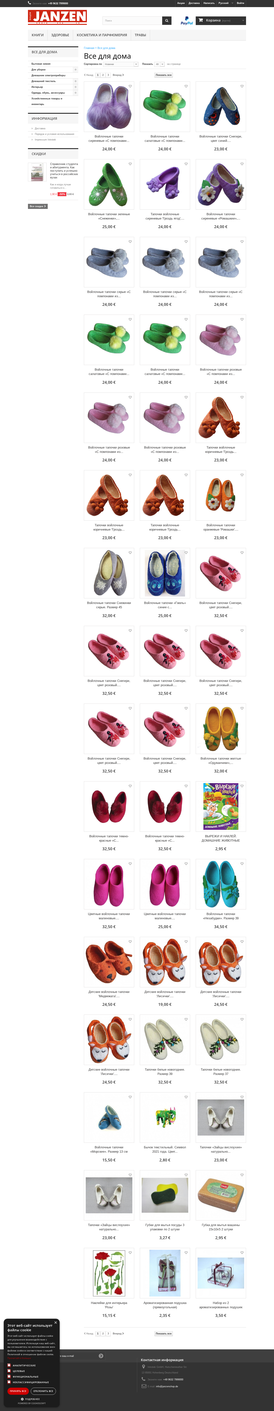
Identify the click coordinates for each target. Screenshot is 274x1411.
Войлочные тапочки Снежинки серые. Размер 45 (109, 605)
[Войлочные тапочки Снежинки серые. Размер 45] (109, 573)
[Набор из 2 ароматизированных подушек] (221, 1273)
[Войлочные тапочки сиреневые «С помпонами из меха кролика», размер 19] (109, 106)
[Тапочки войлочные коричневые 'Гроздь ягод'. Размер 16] (221, 417)
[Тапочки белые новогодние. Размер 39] (165, 1039)
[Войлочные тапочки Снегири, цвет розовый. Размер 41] (221, 573)
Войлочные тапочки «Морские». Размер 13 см (109, 1149)
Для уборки (38, 69)
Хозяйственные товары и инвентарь (47, 101)
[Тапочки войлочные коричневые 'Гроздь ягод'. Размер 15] (109, 495)
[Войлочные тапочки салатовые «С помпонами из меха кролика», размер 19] (165, 339)
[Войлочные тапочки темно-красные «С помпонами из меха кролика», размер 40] (109, 806)
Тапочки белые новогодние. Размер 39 (165, 1072)
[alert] (32, 1363)
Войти (240, 3)
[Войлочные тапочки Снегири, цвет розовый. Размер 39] (165, 651)
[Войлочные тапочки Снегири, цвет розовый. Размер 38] (221, 651)
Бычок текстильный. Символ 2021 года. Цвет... (165, 1149)
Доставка (194, 3)
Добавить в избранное (130, 86)
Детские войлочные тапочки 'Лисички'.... (164, 994)
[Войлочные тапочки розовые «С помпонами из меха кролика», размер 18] (165, 417)
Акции (181, 3)
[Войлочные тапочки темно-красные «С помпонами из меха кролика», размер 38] (165, 806)
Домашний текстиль (44, 81)
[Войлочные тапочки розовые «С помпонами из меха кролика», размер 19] (109, 417)
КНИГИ (38, 35)
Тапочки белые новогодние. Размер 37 (221, 1072)
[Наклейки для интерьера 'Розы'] (109, 1273)
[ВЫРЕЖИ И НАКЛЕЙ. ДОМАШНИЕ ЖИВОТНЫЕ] (221, 806)
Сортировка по (93, 64)
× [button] (55, 1322)
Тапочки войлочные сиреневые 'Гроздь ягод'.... (165, 216)
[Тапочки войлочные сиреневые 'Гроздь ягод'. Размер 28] (165, 184)
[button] (31, 1399)
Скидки (39, 154)
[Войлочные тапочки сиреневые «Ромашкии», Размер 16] (221, 184)
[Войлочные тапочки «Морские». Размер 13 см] (109, 1117)
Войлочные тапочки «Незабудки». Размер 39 (221, 916)
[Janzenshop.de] (62, 17)
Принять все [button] (18, 1391)
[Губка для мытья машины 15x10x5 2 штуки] (221, 1195)
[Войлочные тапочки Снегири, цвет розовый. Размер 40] (109, 651)
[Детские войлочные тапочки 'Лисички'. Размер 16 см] (109, 1039)
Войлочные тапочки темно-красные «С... (109, 838)
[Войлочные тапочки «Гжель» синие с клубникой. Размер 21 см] (165, 573)
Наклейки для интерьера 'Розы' (109, 1305)
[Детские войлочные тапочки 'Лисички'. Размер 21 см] (165, 962)
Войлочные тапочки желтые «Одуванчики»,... (221, 761)
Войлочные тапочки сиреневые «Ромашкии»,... (220, 216)
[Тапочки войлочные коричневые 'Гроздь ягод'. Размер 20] (165, 495)
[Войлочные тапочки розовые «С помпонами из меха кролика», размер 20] (221, 339)
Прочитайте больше (19, 1358)
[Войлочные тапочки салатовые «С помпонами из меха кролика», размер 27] (109, 339)
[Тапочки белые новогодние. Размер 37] (221, 1039)
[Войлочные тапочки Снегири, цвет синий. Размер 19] (221, 106)
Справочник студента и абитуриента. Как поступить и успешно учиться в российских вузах (64, 170)
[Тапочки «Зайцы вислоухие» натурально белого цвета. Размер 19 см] (109, 1195)
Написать (209, 3)
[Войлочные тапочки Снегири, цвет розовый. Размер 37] (109, 728)
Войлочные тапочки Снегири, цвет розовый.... (220, 605)
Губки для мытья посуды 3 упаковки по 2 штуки (164, 1227)
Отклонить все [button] (43, 1391)
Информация (44, 118)
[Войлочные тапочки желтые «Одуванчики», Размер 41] (221, 728)
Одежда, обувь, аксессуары (48, 92)
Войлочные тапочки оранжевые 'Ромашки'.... (220, 527)
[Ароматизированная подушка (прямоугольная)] (165, 1273)
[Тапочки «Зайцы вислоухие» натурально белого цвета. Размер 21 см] (221, 1117)
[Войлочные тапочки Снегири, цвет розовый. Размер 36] (165, 728)
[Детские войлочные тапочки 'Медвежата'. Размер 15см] (109, 962)
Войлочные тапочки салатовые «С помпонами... (165, 139)
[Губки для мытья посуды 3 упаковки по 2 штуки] (165, 1195)
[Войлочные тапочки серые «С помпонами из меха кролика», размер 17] (221, 262)
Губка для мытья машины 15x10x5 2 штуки (221, 1227)
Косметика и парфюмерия (102, 35)
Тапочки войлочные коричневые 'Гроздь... (221, 450)
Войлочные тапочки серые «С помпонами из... (109, 294)
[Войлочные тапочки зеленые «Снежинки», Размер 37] (109, 184)
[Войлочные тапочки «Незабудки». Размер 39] (221, 884)
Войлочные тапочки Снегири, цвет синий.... (220, 139)
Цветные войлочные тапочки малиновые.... (109, 916)
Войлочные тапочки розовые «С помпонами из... (221, 372)
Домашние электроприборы (48, 75)
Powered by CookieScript (32, 1403)
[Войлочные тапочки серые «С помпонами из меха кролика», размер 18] (109, 262)
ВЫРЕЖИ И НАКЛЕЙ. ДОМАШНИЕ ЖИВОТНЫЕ (221, 838)
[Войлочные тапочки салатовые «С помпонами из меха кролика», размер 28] (165, 106)
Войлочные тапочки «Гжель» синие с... (165, 605)
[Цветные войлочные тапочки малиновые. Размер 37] (165, 884)
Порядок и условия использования (54, 134)
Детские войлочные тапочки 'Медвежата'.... (109, 994)
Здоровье (60, 35)
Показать (147, 64)
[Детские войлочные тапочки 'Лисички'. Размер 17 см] (221, 962)
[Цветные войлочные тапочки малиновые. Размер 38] (109, 884)
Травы (140, 35)
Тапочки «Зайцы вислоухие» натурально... (221, 1149)
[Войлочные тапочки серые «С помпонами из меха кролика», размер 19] (165, 262)
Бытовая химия (41, 63)
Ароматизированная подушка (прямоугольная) (165, 1305)
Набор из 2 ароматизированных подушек (220, 1305)
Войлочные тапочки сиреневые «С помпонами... (109, 139)
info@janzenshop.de (167, 1386)
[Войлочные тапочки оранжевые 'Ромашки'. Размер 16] (221, 495)
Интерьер (37, 87)
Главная (89, 48)
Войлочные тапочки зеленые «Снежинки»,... (109, 216)
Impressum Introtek (45, 139)
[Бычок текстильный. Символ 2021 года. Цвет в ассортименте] (165, 1117)
